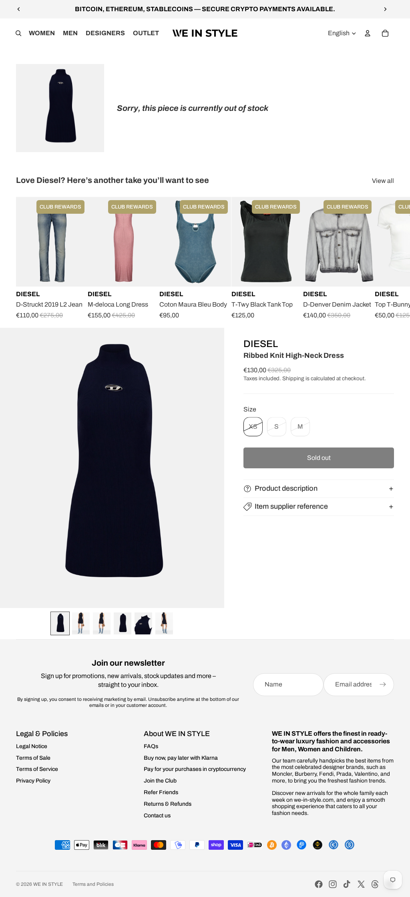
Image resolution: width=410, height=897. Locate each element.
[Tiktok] (347, 884)
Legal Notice (31, 746)
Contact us (157, 816)
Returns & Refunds (167, 804)
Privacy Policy (33, 781)
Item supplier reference (291, 506)
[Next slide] (385, 9)
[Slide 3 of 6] (102, 623)
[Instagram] (333, 884)
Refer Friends (161, 792)
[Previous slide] (19, 9)
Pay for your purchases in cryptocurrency (195, 769)
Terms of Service (37, 769)
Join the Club (160, 781)
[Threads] (375, 884)
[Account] (367, 33)
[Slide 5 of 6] (143, 623)
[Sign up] (382, 684)
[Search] (18, 33)
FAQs (151, 746)
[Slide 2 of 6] (81, 623)
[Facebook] (319, 884)
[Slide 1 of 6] (60, 623)
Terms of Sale (33, 758)
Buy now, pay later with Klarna (181, 758)
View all (383, 180)
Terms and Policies (93, 884)
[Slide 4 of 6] (122, 623)
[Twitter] (361, 884)
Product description (286, 488)
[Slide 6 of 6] (164, 623)
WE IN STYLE (48, 884)
